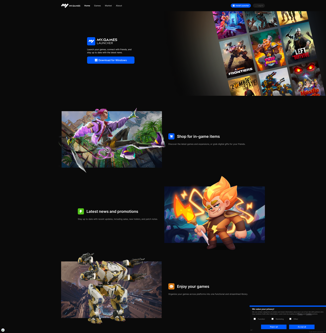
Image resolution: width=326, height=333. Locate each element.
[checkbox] (272, 319)
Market (108, 5)
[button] (274, 327)
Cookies (309, 314)
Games (97, 5)
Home (87, 5)
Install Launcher (242, 5)
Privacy (300, 314)
